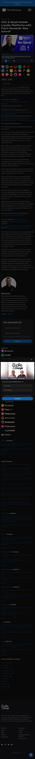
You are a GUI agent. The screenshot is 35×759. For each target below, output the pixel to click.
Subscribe (17, 398)
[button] (31, 360)
